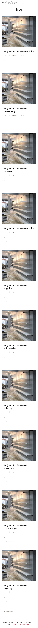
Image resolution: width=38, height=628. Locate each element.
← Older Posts (7, 611)
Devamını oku (8, 65)
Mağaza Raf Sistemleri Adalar (19, 51)
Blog (6, 55)
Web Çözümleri (22, 625)
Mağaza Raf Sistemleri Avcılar (19, 228)
